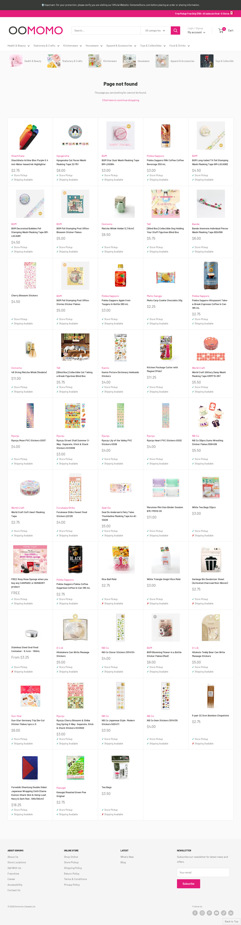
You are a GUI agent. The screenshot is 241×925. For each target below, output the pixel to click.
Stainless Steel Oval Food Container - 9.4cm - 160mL (25, 649)
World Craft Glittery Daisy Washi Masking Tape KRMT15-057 (209, 374)
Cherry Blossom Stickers (24, 295)
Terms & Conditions (75, 879)
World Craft (198, 367)
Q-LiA (59, 647)
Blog (123, 862)
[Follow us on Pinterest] (209, 913)
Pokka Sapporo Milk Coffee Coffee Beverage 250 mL (165, 162)
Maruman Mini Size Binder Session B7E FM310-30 (165, 509)
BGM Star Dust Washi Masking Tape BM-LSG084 (120, 162)
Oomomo (107, 224)
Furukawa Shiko (65, 507)
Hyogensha (62, 155)
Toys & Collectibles (151, 45)
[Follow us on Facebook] (195, 913)
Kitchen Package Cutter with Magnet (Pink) (162, 369)
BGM (104, 155)
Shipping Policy (73, 867)
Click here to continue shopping (120, 100)
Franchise (13, 873)
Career (11, 879)
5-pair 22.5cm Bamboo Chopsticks (210, 715)
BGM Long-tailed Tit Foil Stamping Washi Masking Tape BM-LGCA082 (210, 162)
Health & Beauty (17, 45)
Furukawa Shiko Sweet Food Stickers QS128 (71, 514)
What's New (127, 856)
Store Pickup (71, 862)
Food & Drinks (177, 45)
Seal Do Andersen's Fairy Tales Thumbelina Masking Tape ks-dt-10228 (119, 516)
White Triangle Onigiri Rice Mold (163, 579)
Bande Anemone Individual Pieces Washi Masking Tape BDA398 (210, 230)
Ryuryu (15, 435)
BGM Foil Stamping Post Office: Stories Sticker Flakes (73, 302)
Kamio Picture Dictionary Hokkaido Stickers (120, 374)
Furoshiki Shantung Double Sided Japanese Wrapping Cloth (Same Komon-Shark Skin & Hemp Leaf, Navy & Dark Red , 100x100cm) (29, 793)
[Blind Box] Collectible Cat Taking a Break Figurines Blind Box (74, 374)
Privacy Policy (72, 884)
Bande (195, 224)
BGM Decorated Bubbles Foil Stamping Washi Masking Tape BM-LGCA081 (29, 232)
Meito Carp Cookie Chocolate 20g (164, 300)
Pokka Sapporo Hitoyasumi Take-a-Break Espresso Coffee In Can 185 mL (210, 304)
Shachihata (17, 155)
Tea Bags (106, 787)
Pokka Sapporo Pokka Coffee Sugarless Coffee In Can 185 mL (73, 586)
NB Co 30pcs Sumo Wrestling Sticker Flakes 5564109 (207, 442)
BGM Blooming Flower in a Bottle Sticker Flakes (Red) (164, 654)
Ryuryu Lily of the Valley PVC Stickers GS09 (117, 442)
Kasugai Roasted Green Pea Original (71, 794)
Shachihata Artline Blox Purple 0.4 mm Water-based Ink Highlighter (29, 162)
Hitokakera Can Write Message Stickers (72, 654)
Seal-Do (106, 507)
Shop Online (71, 856)
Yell (149, 224)
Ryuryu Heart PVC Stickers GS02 (164, 440)
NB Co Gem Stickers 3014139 (162, 720)
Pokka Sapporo (155, 155)
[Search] (175, 30)
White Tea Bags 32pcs (204, 507)
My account (195, 32)
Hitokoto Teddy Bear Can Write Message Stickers (208, 654)
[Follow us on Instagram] (202, 913)
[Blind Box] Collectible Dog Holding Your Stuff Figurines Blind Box (165, 230)
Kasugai (61, 787)
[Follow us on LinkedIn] (230, 913)
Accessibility (15, 884)
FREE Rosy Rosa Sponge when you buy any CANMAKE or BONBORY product (29, 583)
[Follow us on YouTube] (216, 913)
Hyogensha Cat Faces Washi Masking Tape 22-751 (71, 162)
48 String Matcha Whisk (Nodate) (29, 372)
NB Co (195, 435)
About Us (13, 856)
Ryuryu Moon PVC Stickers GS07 (28, 440)
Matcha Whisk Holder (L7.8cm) (118, 228)
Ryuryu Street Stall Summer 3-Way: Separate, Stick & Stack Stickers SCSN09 (72, 444)
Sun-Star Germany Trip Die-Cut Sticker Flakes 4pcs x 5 (28, 722)
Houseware (92, 45)
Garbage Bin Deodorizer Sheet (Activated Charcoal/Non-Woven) (210, 581)
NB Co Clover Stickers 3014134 (118, 652)
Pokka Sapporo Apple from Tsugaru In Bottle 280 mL (116, 302)
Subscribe (188, 883)
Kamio (105, 367)
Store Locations (17, 862)
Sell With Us (14, 867)
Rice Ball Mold (109, 579)
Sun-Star (16, 716)
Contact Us (14, 890)
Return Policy (71, 873)
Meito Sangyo (154, 295)
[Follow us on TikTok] (223, 913)
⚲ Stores (225, 13)
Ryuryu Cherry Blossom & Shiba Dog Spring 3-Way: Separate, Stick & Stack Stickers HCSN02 (75, 724)
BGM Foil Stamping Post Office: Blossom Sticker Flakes (73, 230)
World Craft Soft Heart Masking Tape (28, 514)
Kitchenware (70, 45)
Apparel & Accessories (119, 45)
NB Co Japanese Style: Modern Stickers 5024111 (118, 722)
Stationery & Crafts (44, 45)
